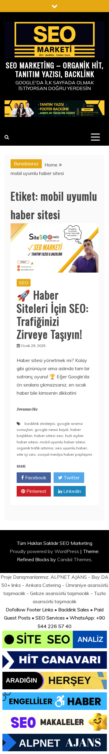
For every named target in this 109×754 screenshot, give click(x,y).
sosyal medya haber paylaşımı (65, 454)
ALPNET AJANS (69, 577)
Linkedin (71, 491)
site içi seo (26, 454)
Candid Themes (74, 559)
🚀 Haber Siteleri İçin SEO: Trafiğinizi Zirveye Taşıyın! (52, 314)
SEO (23, 283)
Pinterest (35, 491)
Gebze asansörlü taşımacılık (59, 593)
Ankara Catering (43, 585)
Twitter (71, 477)
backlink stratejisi (40, 423)
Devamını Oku (27, 409)
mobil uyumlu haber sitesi (62, 442)
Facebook (35, 477)
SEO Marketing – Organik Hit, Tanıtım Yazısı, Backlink (54, 69)
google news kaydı (51, 429)
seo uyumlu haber (71, 448)
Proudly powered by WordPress (45, 551)
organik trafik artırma (35, 448)
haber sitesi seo (48, 435)
